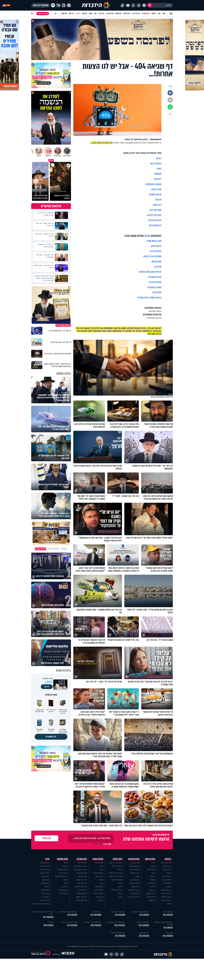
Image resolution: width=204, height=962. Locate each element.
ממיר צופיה (169, 933)
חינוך (101, 883)
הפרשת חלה (63, 893)
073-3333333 (168, 936)
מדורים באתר (150, 859)
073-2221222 (168, 915)
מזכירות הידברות (167, 912)
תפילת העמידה (154, 287)
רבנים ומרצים (82, 859)
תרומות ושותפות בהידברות (140, 912)
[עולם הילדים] (69, 5)
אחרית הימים (99, 890)
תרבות (158, 199)
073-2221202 (120, 936)
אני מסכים (101, 844)
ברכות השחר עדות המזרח (149, 297)
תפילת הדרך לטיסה (152, 256)
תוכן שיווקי (152, 900)
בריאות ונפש (99, 886)
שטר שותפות (146, 13)
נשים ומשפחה (62, 859)
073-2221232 (72, 915)
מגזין (159, 13)
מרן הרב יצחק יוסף (81, 869)
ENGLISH (64, 13)
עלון (95, 13)
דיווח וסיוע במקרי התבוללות (92, 922)
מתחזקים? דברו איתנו (40, 5)
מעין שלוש (156, 261)
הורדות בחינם (155, 220)
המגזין (153, 866)
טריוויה (120, 886)
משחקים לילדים (117, 880)
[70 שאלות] (58, 5)
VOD (163, 13)
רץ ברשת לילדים (116, 866)
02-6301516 (168, 927)
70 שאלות (118, 13)
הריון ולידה (64, 886)
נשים (159, 168)
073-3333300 (144, 925)
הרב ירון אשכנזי (82, 883)
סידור (147, 235)
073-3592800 (95, 915)
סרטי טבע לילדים (116, 890)
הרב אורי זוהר (82, 890)
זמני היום (101, 13)
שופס (90, 13)
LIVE (55, 13)
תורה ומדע (156, 189)
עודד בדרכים (135, 863)
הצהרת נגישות (166, 900)
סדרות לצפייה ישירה (115, 876)
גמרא (101, 869)
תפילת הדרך (45, 890)
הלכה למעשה (134, 873)
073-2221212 (144, 915)
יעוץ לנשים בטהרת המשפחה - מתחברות (163, 923)
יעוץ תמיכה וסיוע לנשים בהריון (115, 922)
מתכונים (65, 866)
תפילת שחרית (154, 276)
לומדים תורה (99, 863)
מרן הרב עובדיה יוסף (80, 866)
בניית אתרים (57, 954)
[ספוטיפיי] (53, 5)
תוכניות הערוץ (133, 859)
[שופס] (63, 5)
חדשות (154, 13)
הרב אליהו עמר (82, 900)
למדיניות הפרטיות (98, 844)
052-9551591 (120, 925)
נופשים (168, 886)
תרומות (78, 13)
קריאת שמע (45, 883)
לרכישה (46, 686)
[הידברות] (96, 5)
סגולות (101, 880)
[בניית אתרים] (68, 954)
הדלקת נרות (64, 873)
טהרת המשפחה (62, 869)
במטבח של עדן (134, 869)
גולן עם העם (135, 880)
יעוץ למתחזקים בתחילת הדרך (67, 912)
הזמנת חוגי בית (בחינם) (69, 922)
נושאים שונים (98, 859)
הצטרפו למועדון (41, 13)
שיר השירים (45, 893)
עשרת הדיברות (98, 873)
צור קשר (71, 13)
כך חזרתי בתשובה (133, 890)
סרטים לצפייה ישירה (115, 873)
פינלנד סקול (99, 876)
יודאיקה (100, 900)
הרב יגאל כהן (82, 876)
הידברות (168, 859)
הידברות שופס (166, 893)
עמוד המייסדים (166, 897)
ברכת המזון (45, 876)
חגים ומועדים (150, 897)
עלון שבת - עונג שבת (118, 912)
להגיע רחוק (135, 886)
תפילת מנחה (45, 866)
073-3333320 (48, 917)
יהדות (158, 158)
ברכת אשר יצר (44, 900)
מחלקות (84, 13)
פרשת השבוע (155, 194)
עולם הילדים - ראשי (115, 863)
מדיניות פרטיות (166, 863)
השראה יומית (135, 893)
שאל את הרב (109, 13)
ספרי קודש (99, 897)
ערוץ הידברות (166, 866)
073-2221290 (72, 925)
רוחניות (157, 178)
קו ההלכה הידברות (143, 922)
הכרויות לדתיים (154, 215)
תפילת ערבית (155, 282)
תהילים (47, 886)
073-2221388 (120, 915)
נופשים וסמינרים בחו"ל (117, 933)
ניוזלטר (168, 873)
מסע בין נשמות (134, 883)
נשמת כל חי (45, 897)
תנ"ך (101, 866)
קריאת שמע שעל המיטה (150, 271)
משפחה (152, 880)
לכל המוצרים (51, 736)
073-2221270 (48, 925)
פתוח (137, 876)
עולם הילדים (127, 13)
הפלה (66, 883)
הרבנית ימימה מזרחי (61, 876)
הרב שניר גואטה (81, 880)
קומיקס (120, 883)
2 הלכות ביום (166, 876)
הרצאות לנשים (63, 890)
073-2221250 (144, 936)
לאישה (66, 863)
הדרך (152, 251)
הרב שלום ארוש (81, 893)
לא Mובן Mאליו (134, 866)
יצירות (120, 893)
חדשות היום (151, 869)
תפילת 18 (156, 292)
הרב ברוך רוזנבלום (81, 886)
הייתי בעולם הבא (133, 897)
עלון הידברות (167, 869)
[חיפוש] (149, 5)
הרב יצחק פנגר (82, 873)
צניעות (65, 880)
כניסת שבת (152, 240)
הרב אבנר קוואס (81, 897)
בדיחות (120, 869)
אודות (169, 904)
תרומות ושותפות (166, 890)
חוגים (120, 897)
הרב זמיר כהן (136, 13)
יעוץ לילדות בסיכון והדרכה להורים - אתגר (42, 913)
